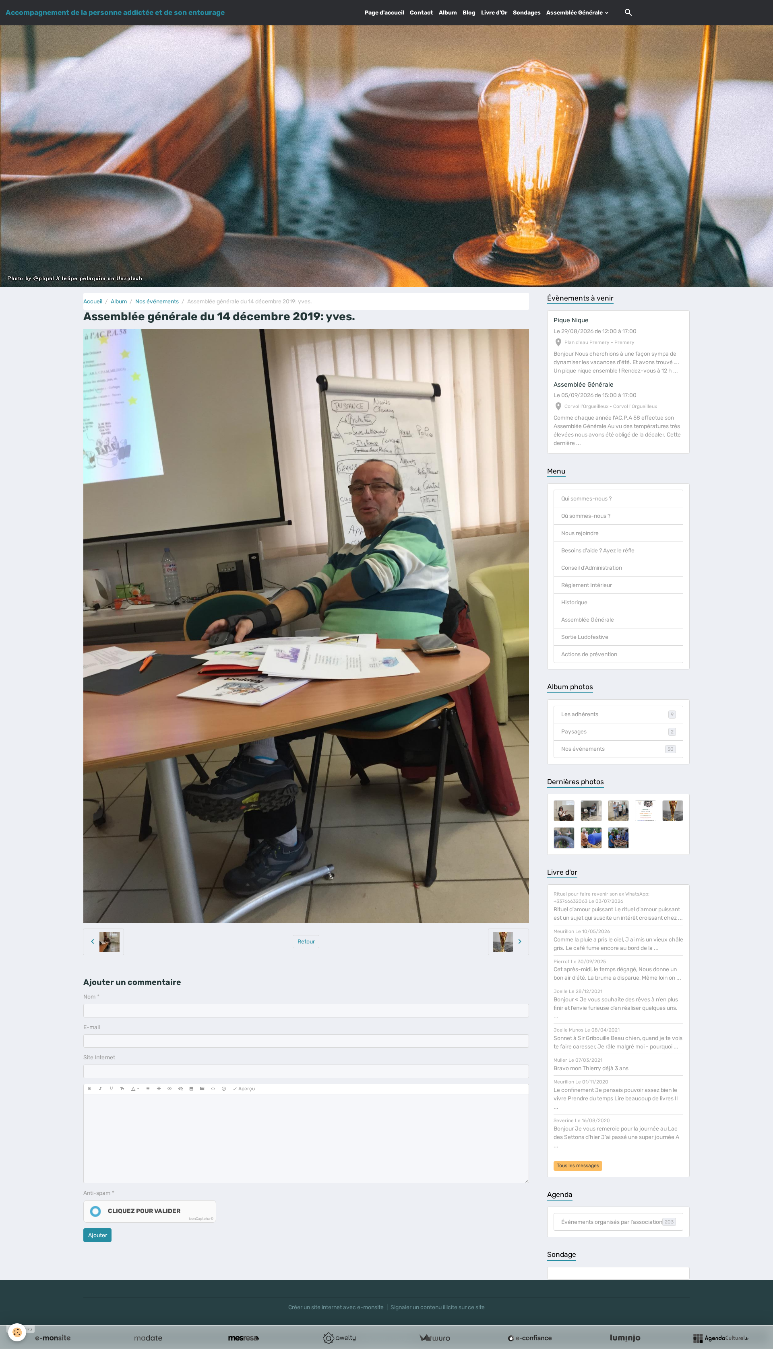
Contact (421, 12)
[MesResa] (243, 1338)
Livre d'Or (494, 12)
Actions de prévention (589, 654)
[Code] (213, 1089)
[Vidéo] (202, 1089)
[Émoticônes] (223, 1089)
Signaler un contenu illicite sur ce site (438, 1307)
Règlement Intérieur (586, 585)
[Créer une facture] (434, 1338)
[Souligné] (111, 1089)
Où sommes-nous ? (585, 516)
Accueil (92, 301)
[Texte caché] (180, 1089)
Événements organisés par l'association (617, 1222)
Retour (306, 941)
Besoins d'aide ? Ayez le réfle (598, 550)
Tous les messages (578, 1165)
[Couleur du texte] (135, 1089)
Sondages (527, 12)
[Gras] (89, 1089)
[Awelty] (339, 1338)
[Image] (191, 1089)
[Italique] (100, 1089)
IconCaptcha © (201, 1219)
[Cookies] (17, 1332)
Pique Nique (571, 320)
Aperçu (246, 1089)
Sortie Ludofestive (584, 637)
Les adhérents (617, 714)
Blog (469, 12)
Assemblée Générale (575, 12)
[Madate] (148, 1338)
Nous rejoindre (580, 533)
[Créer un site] (53, 1338)
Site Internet (99, 1057)
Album (448, 12)
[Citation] (147, 1089)
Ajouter (97, 1235)
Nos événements (157, 301)
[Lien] (169, 1089)
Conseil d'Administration (591, 567)
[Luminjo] (625, 1338)
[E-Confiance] (530, 1338)
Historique (574, 602)
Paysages (617, 731)
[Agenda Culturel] (720, 1338)
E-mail (91, 1027)
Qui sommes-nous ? (586, 498)
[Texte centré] (158, 1089)
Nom (89, 996)
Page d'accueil (384, 12)
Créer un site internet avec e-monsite (336, 1307)
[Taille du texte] (122, 1089)
